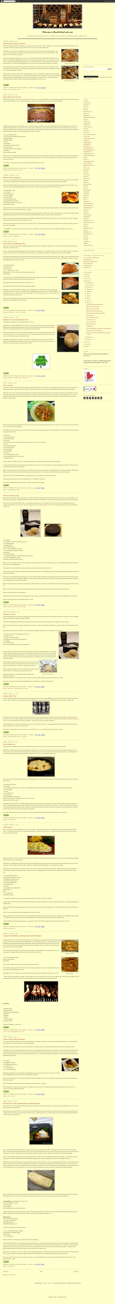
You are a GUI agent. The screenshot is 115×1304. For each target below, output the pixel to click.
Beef (85, 109)
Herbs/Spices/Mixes (88, 165)
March (88, 302)
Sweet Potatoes (87, 234)
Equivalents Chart (88, 148)
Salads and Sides (87, 207)
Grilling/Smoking (12, 1031)
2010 (86, 344)
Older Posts (76, 1271)
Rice (85, 199)
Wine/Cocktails (87, 245)
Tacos (85, 236)
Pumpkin (86, 193)
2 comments (30, 234)
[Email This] (38, 88)
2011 (86, 342)
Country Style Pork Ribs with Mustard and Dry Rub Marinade (22, 936)
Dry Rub (21, 940)
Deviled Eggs (87, 142)
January (88, 339)
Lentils (85, 176)
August (88, 291)
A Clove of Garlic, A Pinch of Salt (91, 257)
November (89, 285)
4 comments (30, 1029)
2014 (86, 276)
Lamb (18, 489)
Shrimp (85, 213)
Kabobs (85, 171)
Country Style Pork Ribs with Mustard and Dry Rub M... (99, 328)
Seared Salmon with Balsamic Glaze (14, 244)
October (89, 287)
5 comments (30, 168)
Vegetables (86, 241)
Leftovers (86, 174)
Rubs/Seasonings (87, 203)
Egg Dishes (86, 146)
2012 (86, 281)
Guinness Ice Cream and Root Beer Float (15, 320)
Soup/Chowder (12, 819)
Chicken (10, 89)
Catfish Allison (7, 827)
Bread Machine (87, 111)
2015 (86, 274)
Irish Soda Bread (55, 719)
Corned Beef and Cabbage (66, 719)
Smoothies (86, 216)
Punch (85, 195)
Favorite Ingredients (88, 150)
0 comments (30, 604)
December (89, 282)
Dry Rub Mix (14, 950)
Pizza (85, 188)
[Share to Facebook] (43, 88)
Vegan (85, 239)
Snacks (21, 170)
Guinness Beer (18, 377)
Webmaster (63, 1297)
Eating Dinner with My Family (91, 261)
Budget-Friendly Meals (89, 117)
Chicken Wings (87, 127)
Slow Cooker (86, 215)
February (89, 337)
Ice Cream (25, 377)
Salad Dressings (87, 205)
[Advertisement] (98, 51)
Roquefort (86, 201)
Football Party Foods (88, 155)
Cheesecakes (86, 123)
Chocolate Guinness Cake (11, 496)
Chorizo (85, 132)
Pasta (85, 186)
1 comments (30, 686)
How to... (86, 167)
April (88, 300)
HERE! (37, 228)
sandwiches (16, 236)
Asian (9, 1096)
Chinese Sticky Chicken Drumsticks (14, 1039)
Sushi (85, 230)
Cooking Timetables (88, 138)
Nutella (85, 182)
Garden (85, 159)
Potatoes (85, 192)
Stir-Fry (85, 226)
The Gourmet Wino (88, 265)
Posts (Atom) (12, 1275)
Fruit (85, 157)
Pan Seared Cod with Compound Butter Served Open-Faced (21, 1103)
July (88, 293)
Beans (85, 108)
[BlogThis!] (40, 88)
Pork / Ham (21, 1031)
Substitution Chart (88, 228)
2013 (86, 278)
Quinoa (85, 197)
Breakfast (15, 170)
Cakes (9, 606)
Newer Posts (6, 1271)
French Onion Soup (9, 744)
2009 (86, 346)
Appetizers (86, 104)
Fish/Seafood (11, 312)
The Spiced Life (87, 267)
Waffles (85, 243)
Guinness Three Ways (9, 696)
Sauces (85, 211)
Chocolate (86, 130)
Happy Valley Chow (88, 263)
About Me (86, 102)
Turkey (85, 237)
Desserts (10, 377)
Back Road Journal (88, 259)
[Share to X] (42, 88)
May (88, 298)
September (89, 289)
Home (41, 1271)
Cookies (85, 136)
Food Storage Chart (88, 153)
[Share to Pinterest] (45, 88)
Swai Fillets (86, 232)
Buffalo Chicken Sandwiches (12, 177)
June (88, 296)
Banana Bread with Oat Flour (12, 97)
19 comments (31, 87)
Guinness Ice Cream (13, 334)
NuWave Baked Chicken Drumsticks (14, 44)
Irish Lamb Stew (8, 385)
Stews (85, 224)
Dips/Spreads (87, 144)
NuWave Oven (16, 89)
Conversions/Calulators (89, 134)
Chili (85, 129)
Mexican (86, 178)
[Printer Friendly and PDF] (6, 85)
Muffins (85, 180)
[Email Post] (36, 87)
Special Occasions (21, 312)
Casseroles (86, 121)
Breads (10, 170)
